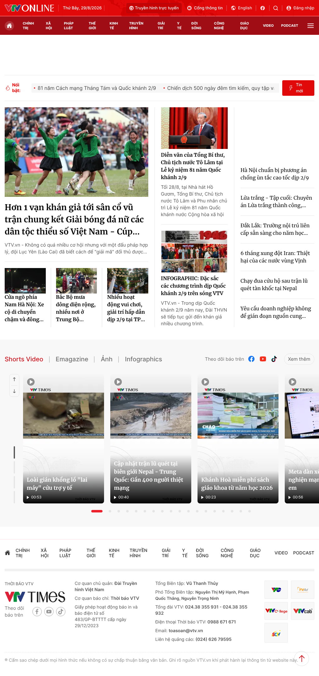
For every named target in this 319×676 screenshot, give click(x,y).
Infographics (143, 359)
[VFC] (276, 590)
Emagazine (72, 359)
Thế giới (92, 25)
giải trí (161, 25)
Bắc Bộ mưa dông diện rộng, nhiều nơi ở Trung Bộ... (76, 308)
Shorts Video (24, 359)
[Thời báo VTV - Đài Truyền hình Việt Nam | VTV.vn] (29, 8)
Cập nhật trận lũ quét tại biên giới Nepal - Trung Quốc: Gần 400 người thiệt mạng (148, 475)
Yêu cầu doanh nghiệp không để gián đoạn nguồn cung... (275, 312)
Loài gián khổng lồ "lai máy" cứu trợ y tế (57, 483)
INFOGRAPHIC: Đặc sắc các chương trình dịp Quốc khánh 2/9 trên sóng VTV (193, 286)
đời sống (196, 25)
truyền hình (136, 25)
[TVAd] (302, 590)
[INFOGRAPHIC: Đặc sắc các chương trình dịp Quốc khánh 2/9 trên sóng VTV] (194, 251)
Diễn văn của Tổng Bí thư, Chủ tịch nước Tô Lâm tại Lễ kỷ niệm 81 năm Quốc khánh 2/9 (193, 166)
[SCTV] (276, 632)
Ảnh (106, 359)
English (245, 8)
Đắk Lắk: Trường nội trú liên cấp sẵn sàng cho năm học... (275, 229)
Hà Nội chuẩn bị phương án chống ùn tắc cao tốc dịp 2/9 (274, 174)
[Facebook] (251, 359)
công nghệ (219, 25)
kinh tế (114, 25)
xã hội (49, 25)
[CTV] (276, 611)
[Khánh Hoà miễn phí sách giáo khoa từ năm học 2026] (238, 438)
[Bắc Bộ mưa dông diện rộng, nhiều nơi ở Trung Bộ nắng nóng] (76, 281)
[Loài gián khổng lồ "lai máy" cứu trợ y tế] (63, 438)
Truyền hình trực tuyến (157, 8)
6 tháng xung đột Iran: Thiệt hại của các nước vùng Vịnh (275, 257)
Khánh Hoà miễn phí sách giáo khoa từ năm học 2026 (237, 483)
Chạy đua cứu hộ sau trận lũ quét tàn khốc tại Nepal (274, 285)
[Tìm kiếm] (277, 8)
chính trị (28, 25)
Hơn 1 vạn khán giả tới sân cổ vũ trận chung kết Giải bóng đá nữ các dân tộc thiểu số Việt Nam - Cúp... (74, 219)
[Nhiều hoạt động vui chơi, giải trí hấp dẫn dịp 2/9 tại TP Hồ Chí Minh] (127, 281)
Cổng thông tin (208, 8)
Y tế (179, 25)
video (268, 25)
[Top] (301, 658)
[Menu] (310, 26)
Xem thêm (299, 359)
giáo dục (244, 25)
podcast (289, 25)
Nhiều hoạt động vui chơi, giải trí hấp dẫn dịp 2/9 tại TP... (126, 308)
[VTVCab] (302, 611)
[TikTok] (274, 359)
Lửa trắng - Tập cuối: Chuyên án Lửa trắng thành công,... (276, 202)
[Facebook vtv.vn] (264, 8)
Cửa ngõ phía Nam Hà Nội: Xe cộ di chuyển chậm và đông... (24, 308)
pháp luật (69, 25)
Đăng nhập (303, 8)
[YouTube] (263, 359)
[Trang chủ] (9, 25)
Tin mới (299, 88)
